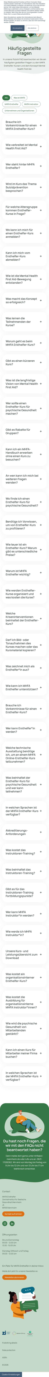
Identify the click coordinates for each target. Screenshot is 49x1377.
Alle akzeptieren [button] (18, 28)
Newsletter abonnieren (14, 1277)
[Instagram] (4, 1223)
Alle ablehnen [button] (32, 28)
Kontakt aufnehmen (13, 1214)
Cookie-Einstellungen (11, 1374)
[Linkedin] (12, 1223)
